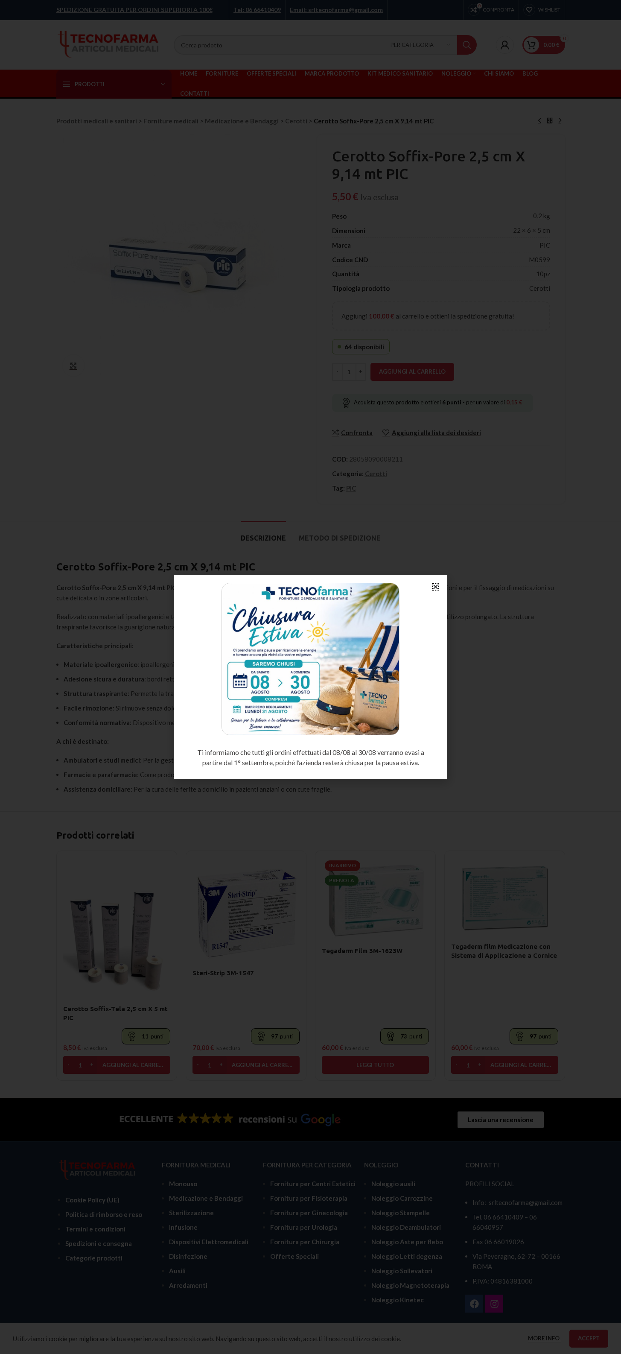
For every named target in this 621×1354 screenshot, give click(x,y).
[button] (435, 587)
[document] (310, 677)
